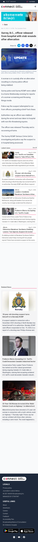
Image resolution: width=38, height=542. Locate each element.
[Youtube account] (19, 537)
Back (6, 25)
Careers (5, 511)
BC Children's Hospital (10, 525)
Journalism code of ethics (11, 491)
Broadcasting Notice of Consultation (14, 522)
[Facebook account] (24, 537)
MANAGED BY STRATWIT (11, 496)
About (5, 505)
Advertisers (6, 508)
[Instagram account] (14, 537)
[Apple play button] (27, 530)
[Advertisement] (19, 263)
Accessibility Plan (8, 519)
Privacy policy (7, 488)
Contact (5, 513)
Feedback (6, 516)
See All (35, 147)
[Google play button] (11, 530)
